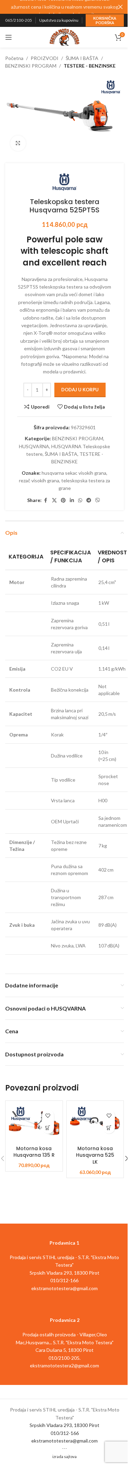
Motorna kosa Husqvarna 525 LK (95, 1155)
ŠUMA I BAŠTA (82, 58)
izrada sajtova (64, 1456)
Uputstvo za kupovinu (58, 20)
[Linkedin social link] (72, 500)
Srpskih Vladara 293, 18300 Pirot (64, 1425)
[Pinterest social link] (63, 500)
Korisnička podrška (104, 20)
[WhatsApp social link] (80, 500)
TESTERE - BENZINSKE (90, 66)
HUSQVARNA (34, 446)
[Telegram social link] (88, 500)
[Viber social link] (97, 500)
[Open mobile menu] (8, 37)
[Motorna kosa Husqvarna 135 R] (34, 1123)
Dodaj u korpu (80, 389)
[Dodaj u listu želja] (48, 1115)
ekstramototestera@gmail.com (64, 1441)
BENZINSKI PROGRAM (30, 66)
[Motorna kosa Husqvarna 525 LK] (95, 1123)
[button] (48, 1128)
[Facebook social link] (46, 500)
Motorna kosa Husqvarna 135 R (34, 1152)
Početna (14, 58)
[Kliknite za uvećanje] (18, 143)
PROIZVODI (44, 58)
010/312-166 (65, 1433)
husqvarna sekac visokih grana (74, 473)
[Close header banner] (120, 7)
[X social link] (54, 500)
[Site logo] (65, 37)
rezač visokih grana (39, 480)
